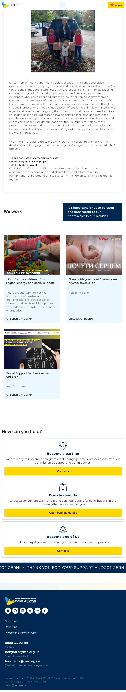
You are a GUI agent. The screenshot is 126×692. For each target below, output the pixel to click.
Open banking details (63, 512)
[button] (15, 5)
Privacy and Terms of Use (20, 632)
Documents (12, 621)
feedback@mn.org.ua (22, 661)
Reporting (11, 627)
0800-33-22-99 (16, 643)
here (48, 682)
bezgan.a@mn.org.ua (22, 652)
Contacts (63, 471)
